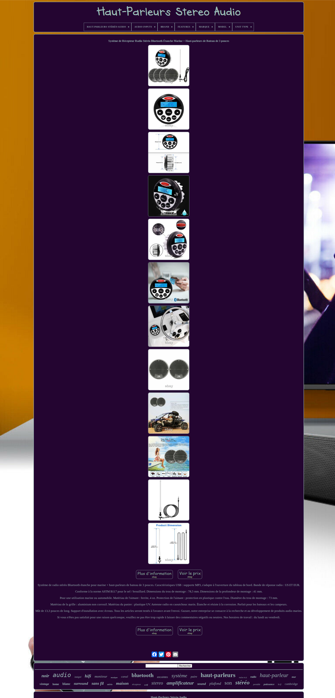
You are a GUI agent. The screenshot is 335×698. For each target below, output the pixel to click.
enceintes (162, 676)
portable (256, 684)
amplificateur (180, 683)
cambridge (291, 684)
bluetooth (143, 675)
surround (81, 683)
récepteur (136, 684)
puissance (269, 684)
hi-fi (279, 684)
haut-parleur (274, 675)
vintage (44, 684)
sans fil (98, 683)
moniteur (101, 676)
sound (201, 684)
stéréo (242, 682)
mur (294, 677)
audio (62, 674)
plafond (215, 683)
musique (114, 677)
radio (253, 676)
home (56, 684)
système (179, 675)
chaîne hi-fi (243, 677)
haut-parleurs (218, 675)
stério (110, 684)
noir (45, 675)
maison (122, 683)
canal (124, 676)
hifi (88, 676)
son (228, 683)
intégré (78, 677)
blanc (66, 684)
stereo (157, 683)
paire (194, 676)
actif (146, 685)
